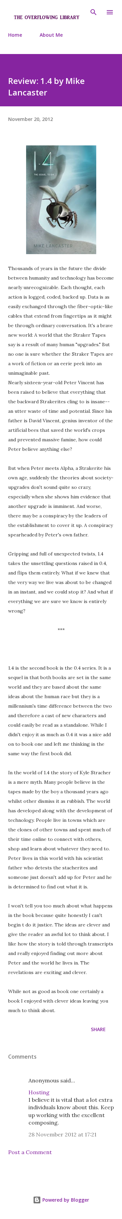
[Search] (93, 12)
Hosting (38, 1092)
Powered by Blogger (65, 1200)
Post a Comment (30, 1152)
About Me (51, 35)
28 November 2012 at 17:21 (62, 1134)
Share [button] (98, 1029)
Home (15, 35)
